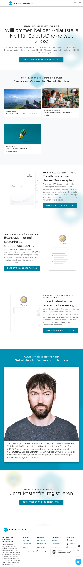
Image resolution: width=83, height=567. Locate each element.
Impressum (26, 540)
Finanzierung (41, 551)
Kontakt (25, 547)
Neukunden (56, 544)
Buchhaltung (41, 547)
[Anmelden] (80, 3)
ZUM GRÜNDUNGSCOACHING (22, 268)
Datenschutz (27, 544)
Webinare (55, 547)
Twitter (71, 547)
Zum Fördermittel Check (60, 330)
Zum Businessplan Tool (59, 205)
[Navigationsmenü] (2, 3)
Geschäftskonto (42, 540)
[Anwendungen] (75, 3)
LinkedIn (71, 540)
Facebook (72, 544)
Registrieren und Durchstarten (41, 60)
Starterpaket (41, 544)
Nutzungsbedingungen (30, 551)
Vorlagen (55, 540)
